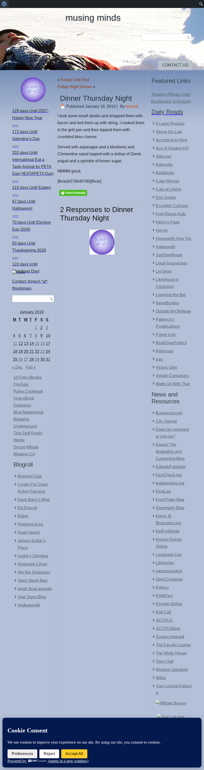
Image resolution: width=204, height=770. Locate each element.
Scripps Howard (170, 637)
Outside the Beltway (173, 311)
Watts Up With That (173, 384)
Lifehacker (165, 563)
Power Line (166, 334)
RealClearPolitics (171, 343)
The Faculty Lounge (173, 645)
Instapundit (165, 247)
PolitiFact (164, 596)
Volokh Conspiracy (172, 376)
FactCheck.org (169, 475)
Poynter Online (169, 604)
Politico (162, 587)
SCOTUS (164, 620)
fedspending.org (170, 483)
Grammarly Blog (170, 508)
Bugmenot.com (169, 413)
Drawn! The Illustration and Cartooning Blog (170, 451)
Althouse (163, 156)
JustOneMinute (169, 255)
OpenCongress (169, 579)
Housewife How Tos (173, 238)
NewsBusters (167, 303)
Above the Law (169, 132)
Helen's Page (168, 222)
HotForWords (167, 531)
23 (42, 351)
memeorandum (169, 571)
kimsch (132, 106)
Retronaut (164, 351)
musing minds (93, 17)
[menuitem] (4, 4)
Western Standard (172, 669)
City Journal (166, 421)
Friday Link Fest (75, 80)
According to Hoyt (171, 140)
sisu (159, 359)
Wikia (161, 678)
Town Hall (164, 661)
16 (42, 343)
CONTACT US (175, 65)
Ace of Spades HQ (172, 148)
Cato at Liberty (168, 189)
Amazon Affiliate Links (171, 94)
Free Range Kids (171, 214)
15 (37, 343)
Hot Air (162, 230)
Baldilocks (165, 173)
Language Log (168, 554)
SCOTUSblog (168, 628)
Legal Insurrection (171, 263)
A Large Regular (170, 123)
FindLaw (163, 491)
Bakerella (164, 165)
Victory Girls (166, 367)
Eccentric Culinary (172, 206)
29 (37, 359)
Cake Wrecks (167, 181)
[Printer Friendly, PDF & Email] (73, 192)
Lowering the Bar (171, 295)
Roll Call (163, 612)
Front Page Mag (170, 499)
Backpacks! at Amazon (171, 101)
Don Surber (166, 197)
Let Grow (164, 271)
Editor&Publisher (171, 467)
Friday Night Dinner (74, 87)
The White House (171, 653)
